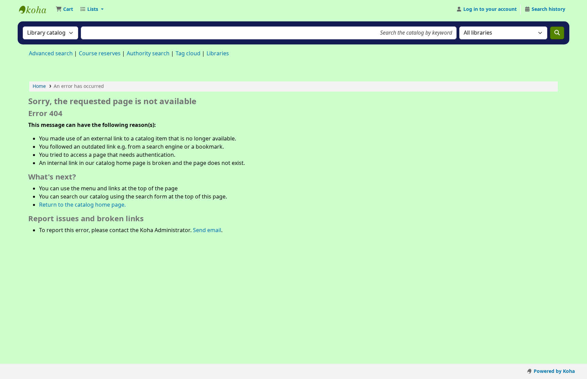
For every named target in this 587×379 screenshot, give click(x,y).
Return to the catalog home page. (82, 205)
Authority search (148, 54)
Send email (207, 230)
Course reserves (100, 54)
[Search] (557, 32)
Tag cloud (188, 54)
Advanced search (51, 54)
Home (39, 86)
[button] (64, 9)
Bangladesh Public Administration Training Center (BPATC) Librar (36, 9)
